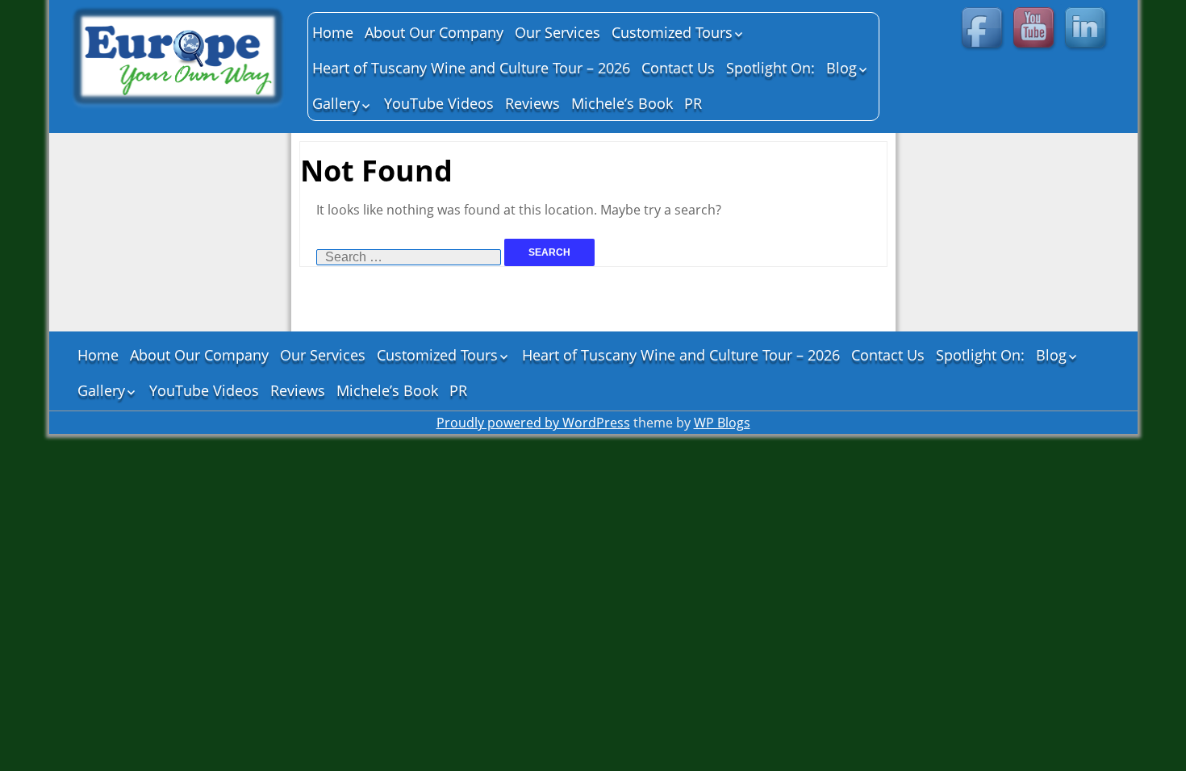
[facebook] (984, 30)
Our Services (557, 32)
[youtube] (1036, 30)
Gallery (336, 103)
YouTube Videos (439, 103)
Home (332, 32)
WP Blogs (722, 422)
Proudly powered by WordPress (533, 422)
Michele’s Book (622, 103)
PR (693, 103)
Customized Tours (672, 32)
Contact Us (678, 67)
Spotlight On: (770, 67)
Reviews (532, 103)
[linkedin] (1087, 30)
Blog (841, 67)
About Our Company (434, 32)
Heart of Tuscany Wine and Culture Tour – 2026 (471, 67)
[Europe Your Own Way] (178, 59)
